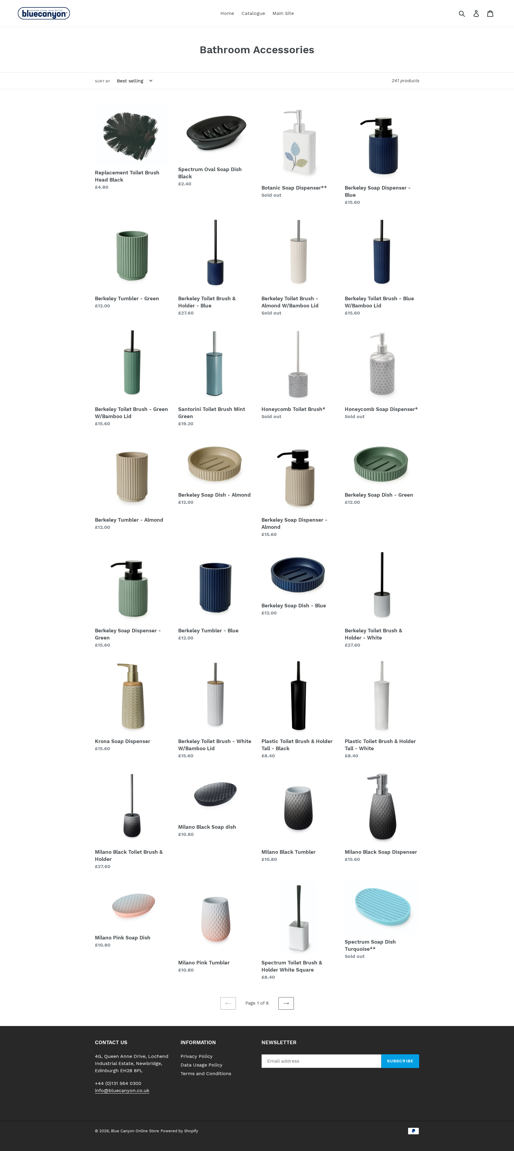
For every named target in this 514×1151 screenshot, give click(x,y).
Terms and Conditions (206, 1073)
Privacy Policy (197, 1056)
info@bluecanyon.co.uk (122, 1090)
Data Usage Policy (201, 1065)
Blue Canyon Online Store (135, 1131)
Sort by (102, 81)
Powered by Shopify (179, 1131)
